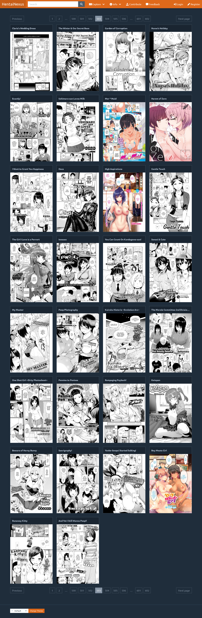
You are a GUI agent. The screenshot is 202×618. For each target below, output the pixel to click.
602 (147, 18)
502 (90, 18)
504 (107, 18)
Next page (184, 18)
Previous (17, 18)
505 (115, 18)
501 (82, 18)
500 (73, 18)
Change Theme (36, 610)
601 (139, 18)
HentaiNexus (13, 4)
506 (124, 18)
